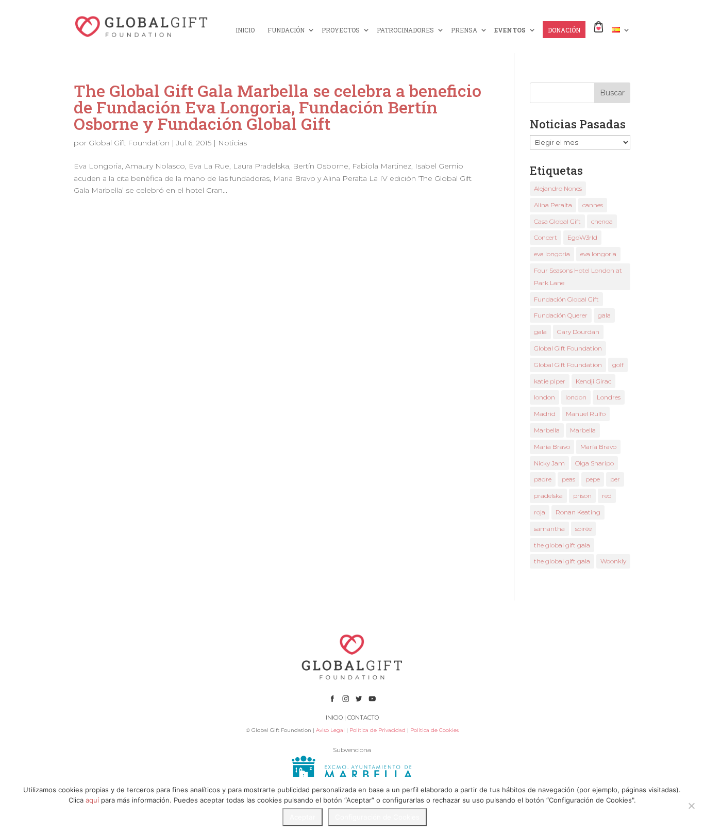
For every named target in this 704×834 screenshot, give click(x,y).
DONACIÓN (564, 30)
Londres (609, 397)
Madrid (545, 414)
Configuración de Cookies (377, 817)
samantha (549, 528)
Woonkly (613, 561)
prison (582, 495)
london (544, 397)
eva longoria (552, 254)
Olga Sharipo (594, 463)
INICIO (245, 30)
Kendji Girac (593, 381)
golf (618, 365)
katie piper (549, 381)
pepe (592, 479)
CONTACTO (363, 717)
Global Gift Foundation (129, 142)
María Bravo (552, 447)
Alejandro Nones (558, 188)
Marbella (547, 430)
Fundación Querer (561, 315)
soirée (583, 528)
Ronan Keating (578, 512)
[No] (691, 805)
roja (539, 512)
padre (542, 479)
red (607, 495)
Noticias (232, 142)
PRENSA (464, 30)
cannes (592, 205)
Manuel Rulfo (586, 414)
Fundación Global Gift (566, 299)
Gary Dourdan (578, 332)
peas (568, 479)
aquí (92, 800)
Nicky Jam (549, 463)
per (615, 479)
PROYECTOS (341, 30)
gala (604, 315)
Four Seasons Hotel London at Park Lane (578, 276)
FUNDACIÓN (286, 30)
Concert (545, 237)
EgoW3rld (582, 237)
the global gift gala (562, 545)
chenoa (602, 221)
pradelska (548, 495)
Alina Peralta (553, 205)
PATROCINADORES (405, 30)
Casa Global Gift (557, 221)
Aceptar (302, 817)
